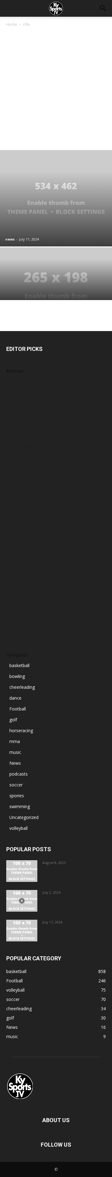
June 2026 (16, 400)
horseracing (21, 730)
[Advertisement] (56, 87)
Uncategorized (24, 817)
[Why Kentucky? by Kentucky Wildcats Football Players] (21, 871)
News (15, 763)
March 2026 (18, 428)
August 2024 (18, 605)
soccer (16, 785)
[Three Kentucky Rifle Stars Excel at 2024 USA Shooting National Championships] (56, 289)
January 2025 (19, 558)
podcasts (18, 774)
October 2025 (20, 474)
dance (15, 698)
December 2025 (22, 456)
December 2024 (22, 567)
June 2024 (16, 623)
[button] (103, 8)
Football (17, 709)
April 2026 (16, 419)
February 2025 (20, 549)
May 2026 (16, 409)
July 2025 (15, 502)
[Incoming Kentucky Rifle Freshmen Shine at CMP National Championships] (56, 198)
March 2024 (18, 632)
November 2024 (22, 577)
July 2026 (15, 391)
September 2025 (23, 484)
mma (14, 741)
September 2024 (23, 595)
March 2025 (18, 539)
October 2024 (20, 586)
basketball (19, 665)
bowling (17, 676)
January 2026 (19, 446)
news (10, 239)
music (15, 752)
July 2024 (15, 614)
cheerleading (22, 687)
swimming (19, 806)
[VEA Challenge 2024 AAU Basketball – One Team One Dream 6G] (21, 901)
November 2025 (22, 465)
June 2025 (16, 512)
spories (16, 796)
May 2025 (16, 521)
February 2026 (20, 437)
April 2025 (16, 530)
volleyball (18, 828)
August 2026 (18, 381)
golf (13, 720)
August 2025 (18, 493)
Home (11, 24)
